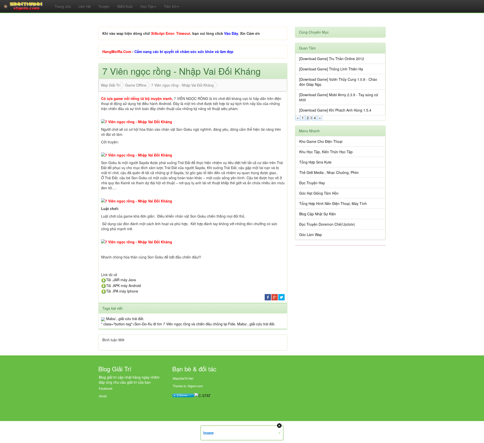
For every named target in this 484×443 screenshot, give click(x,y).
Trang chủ (63, 6)
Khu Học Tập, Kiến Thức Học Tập (326, 151)
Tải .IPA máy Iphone (122, 291)
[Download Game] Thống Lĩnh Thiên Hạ (331, 68)
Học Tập (147, 6)
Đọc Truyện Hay (312, 182)
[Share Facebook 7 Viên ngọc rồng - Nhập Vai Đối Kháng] (268, 296)
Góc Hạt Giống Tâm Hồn (319, 193)
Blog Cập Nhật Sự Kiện (317, 213)
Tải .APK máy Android (123, 285)
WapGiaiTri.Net (183, 378)
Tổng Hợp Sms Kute (315, 162)
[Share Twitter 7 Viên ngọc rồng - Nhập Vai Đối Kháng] (281, 296)
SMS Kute (125, 6)
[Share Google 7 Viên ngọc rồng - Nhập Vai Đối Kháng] (274, 296)
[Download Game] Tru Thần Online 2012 (331, 58)
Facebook (105, 388)
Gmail (103, 396)
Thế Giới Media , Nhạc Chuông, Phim (329, 172)
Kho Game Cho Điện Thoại (320, 141)
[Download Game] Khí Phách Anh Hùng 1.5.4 (335, 110)
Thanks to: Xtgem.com (188, 386)
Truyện (103, 6)
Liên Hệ (84, 6)
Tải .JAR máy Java (121, 279)
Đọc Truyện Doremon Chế (320, 224)
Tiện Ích (170, 6)
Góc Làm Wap (310, 234)
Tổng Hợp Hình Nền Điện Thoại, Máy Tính (333, 203)
